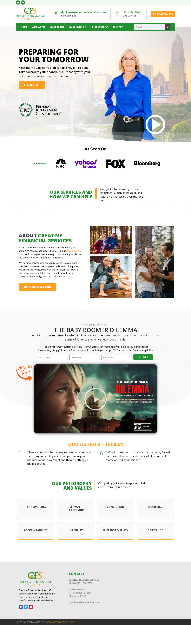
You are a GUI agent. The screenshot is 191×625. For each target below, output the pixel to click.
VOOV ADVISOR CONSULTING (60, 622)
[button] (95, 399)
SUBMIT (143, 357)
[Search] (167, 27)
